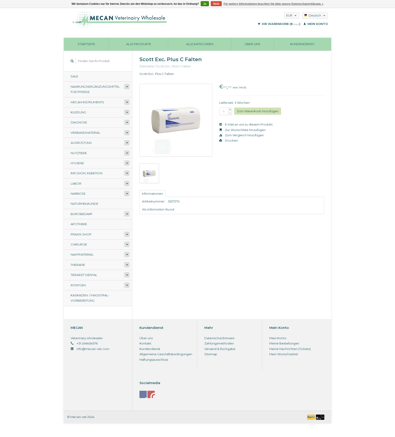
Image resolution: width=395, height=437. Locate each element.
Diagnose (79, 122)
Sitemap (210, 354)
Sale (74, 76)
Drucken (231, 140)
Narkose (78, 193)
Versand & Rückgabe (219, 349)
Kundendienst (302, 44)
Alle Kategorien (199, 44)
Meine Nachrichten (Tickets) (290, 349)
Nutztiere (79, 153)
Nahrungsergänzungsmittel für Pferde (95, 89)
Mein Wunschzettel (283, 354)
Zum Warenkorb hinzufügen (257, 111)
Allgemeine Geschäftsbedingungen (165, 354)
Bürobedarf (82, 214)
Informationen (152, 193)
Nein (216, 3)
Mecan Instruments (87, 102)
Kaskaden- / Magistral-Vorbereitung (90, 297)
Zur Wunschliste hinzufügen (245, 130)
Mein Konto (317, 24)
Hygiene (77, 163)
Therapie (78, 265)
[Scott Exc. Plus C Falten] (176, 120)
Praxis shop (81, 234)
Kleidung (78, 112)
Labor (76, 183)
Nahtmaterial (82, 254)
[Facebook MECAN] (143, 394)
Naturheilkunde (84, 203)
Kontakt (145, 343)
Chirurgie (79, 244)
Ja (204, 3)
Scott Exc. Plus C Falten (173, 66)
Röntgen (78, 285)
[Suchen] (72, 61)
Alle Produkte (138, 44)
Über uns (252, 44)
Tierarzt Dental (84, 275)
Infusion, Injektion (86, 173)
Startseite (86, 44)
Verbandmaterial (85, 132)
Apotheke (79, 224)
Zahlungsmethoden (219, 343)
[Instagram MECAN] (151, 394)
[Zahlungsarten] (311, 417)
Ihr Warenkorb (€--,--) (281, 24)
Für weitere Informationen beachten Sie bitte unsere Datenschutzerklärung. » (273, 3)
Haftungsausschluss (153, 359)
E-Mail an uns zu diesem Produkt (248, 124)
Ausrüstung (81, 143)
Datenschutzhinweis (219, 338)
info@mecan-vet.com (93, 349)
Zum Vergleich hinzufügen (244, 135)
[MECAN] (148, 19)
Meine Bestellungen (284, 343)
